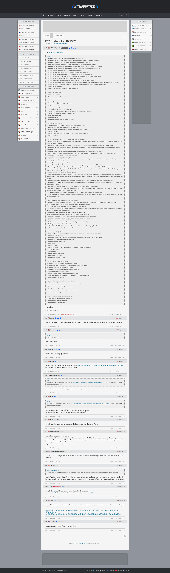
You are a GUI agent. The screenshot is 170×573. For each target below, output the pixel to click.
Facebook (111, 570)
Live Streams (142, 21)
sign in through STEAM (81, 543)
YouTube (119, 570)
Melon (53, 465)
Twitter (97, 570)
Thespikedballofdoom (57, 451)
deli (52, 486)
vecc (51, 349)
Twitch (127, 570)
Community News (28, 21)
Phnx (51, 396)
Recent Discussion (28, 86)
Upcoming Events (28, 54)
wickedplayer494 (55, 48)
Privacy (49, 570)
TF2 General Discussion (59, 44)
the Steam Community (55, 52)
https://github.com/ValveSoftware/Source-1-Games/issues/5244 (72, 493)
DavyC (52, 361)
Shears (53, 521)
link (124, 314)
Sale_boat (53, 330)
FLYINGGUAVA (54, 419)
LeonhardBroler (55, 375)
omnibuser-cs (54, 431)
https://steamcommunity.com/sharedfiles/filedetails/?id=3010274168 (100, 365)
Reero (52, 318)
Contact (43, 570)
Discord (104, 570)
